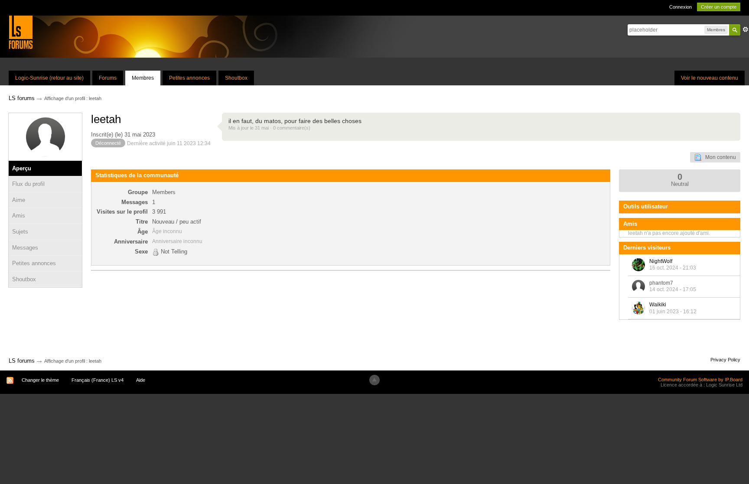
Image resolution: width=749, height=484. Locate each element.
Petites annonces (189, 78)
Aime (18, 200)
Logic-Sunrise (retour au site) (49, 78)
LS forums (22, 360)
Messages (25, 247)
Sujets (20, 231)
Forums (108, 78)
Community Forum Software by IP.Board (700, 379)
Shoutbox (236, 78)
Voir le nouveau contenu (709, 78)
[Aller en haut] (374, 380)
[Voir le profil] (638, 264)
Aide (140, 380)
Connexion (680, 7)
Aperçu (21, 168)
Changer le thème (40, 380)
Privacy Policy (725, 359)
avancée (745, 29)
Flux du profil (28, 184)
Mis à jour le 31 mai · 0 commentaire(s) (269, 127)
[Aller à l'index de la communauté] (21, 32)
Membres (143, 78)
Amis (18, 215)
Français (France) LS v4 (98, 380)
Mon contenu (718, 157)
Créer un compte (718, 7)
